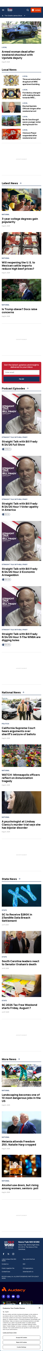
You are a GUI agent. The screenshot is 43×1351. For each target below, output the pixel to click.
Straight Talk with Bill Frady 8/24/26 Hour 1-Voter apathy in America (20, 507)
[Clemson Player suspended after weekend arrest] (11, 134)
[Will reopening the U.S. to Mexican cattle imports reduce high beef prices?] (21, 243)
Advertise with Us (28, 1271)
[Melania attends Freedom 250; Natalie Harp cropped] (21, 1122)
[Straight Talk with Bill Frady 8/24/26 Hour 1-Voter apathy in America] (21, 476)
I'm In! (21, 379)
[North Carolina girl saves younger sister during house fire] (11, 120)
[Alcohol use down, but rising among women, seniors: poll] (21, 1166)
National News (11, 692)
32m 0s (7, 514)
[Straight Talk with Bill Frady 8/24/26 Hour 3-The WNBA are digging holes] (21, 606)
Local (4, 47)
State (4, 910)
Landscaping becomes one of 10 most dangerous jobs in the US (21, 1098)
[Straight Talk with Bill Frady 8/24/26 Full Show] (21, 414)
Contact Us (5, 1264)
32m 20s (7, 645)
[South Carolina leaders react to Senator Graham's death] (21, 942)
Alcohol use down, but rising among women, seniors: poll (20, 1186)
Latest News (10, 183)
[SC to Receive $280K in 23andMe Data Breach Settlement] (21, 895)
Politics (5, 724)
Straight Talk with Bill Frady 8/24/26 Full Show (19, 443)
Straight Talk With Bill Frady (14, 437)
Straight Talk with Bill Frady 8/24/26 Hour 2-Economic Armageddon (19, 572)
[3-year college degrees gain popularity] (21, 200)
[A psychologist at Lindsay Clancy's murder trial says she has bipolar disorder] (21, 802)
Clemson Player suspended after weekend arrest (29, 135)
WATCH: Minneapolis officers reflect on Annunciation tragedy (21, 778)
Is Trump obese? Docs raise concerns (19, 310)
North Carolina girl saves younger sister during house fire (31, 122)
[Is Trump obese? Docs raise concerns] (21, 290)
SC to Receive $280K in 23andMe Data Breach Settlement (17, 917)
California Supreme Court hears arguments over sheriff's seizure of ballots (19, 731)
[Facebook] (3, 1254)
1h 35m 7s (7, 449)
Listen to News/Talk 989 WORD (9, 1260)
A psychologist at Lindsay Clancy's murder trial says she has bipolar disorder (21, 824)
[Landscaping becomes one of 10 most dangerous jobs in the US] (21, 1076)
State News (9, 878)
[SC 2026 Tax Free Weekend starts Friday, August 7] (21, 986)
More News (9, 1059)
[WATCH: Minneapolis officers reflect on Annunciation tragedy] (21, 755)
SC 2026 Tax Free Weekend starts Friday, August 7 (19, 1006)
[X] (8, 1254)
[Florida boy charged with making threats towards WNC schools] (11, 93)
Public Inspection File (8, 1268)
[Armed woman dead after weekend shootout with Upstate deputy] (21, 32)
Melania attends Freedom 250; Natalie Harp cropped (19, 1143)
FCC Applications (28, 1268)
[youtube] (13, 1296)
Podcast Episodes (13, 388)
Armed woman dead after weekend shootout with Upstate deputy (18, 55)
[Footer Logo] (21, 1289)
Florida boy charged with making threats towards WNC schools (31, 96)
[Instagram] (13, 1254)
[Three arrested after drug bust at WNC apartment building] (11, 80)
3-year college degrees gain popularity (20, 220)
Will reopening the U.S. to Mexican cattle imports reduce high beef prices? (18, 265)
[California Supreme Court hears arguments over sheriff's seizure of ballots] (21, 709)
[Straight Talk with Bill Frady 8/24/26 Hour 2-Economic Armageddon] (21, 541)
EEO (24, 1264)
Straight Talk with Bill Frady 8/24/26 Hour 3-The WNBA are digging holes (21, 637)
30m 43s (7, 579)
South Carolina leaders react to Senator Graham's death (20, 962)
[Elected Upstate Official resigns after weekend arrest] (11, 107)
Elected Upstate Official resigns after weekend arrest (31, 108)
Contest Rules (6, 1271)
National (5, 214)
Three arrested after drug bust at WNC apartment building (31, 81)
